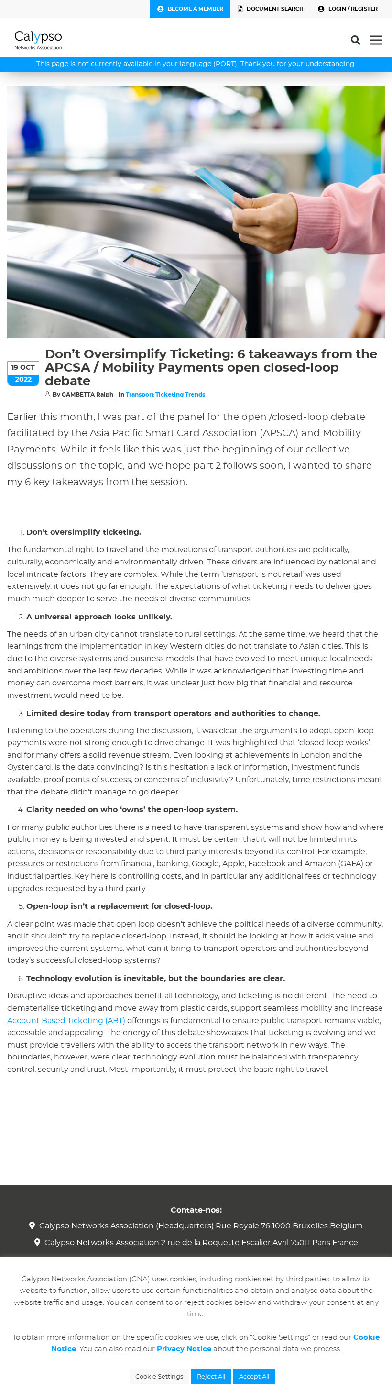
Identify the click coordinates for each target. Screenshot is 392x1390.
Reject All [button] (211, 1377)
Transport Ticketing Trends (165, 394)
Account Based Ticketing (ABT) (66, 1021)
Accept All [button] (254, 1377)
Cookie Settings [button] (159, 1377)
